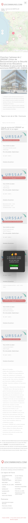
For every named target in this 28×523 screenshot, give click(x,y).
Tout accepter (14, 265)
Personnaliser (14, 268)
